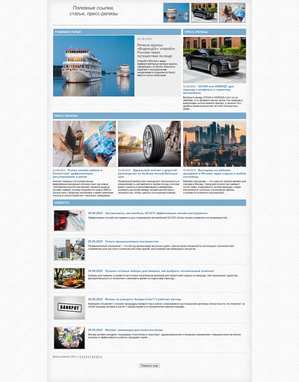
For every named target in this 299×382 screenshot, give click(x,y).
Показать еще (149, 365)
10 (97, 356)
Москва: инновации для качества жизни (134, 330)
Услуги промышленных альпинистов (131, 241)
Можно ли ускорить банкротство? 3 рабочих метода (143, 299)
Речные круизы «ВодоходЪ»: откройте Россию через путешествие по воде (156, 50)
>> (100, 356)
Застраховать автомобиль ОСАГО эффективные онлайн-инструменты (156, 213)
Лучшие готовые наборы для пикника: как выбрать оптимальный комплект (159, 271)
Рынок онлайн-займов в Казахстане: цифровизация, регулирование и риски (78, 173)
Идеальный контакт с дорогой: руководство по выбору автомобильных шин (148, 173)
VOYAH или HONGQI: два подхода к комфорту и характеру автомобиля (208, 89)
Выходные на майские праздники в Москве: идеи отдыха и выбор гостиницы (214, 173)
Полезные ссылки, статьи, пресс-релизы (94, 10)
